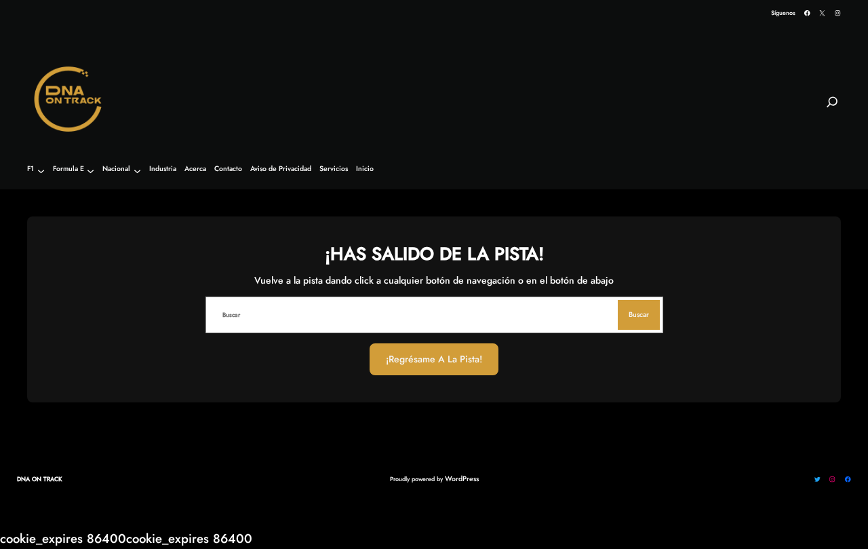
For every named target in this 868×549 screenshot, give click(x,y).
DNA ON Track (39, 478)
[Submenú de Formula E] (90, 170)
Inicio (365, 169)
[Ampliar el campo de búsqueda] (832, 108)
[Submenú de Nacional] (137, 170)
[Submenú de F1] (41, 170)
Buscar (639, 314)
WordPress (462, 479)
